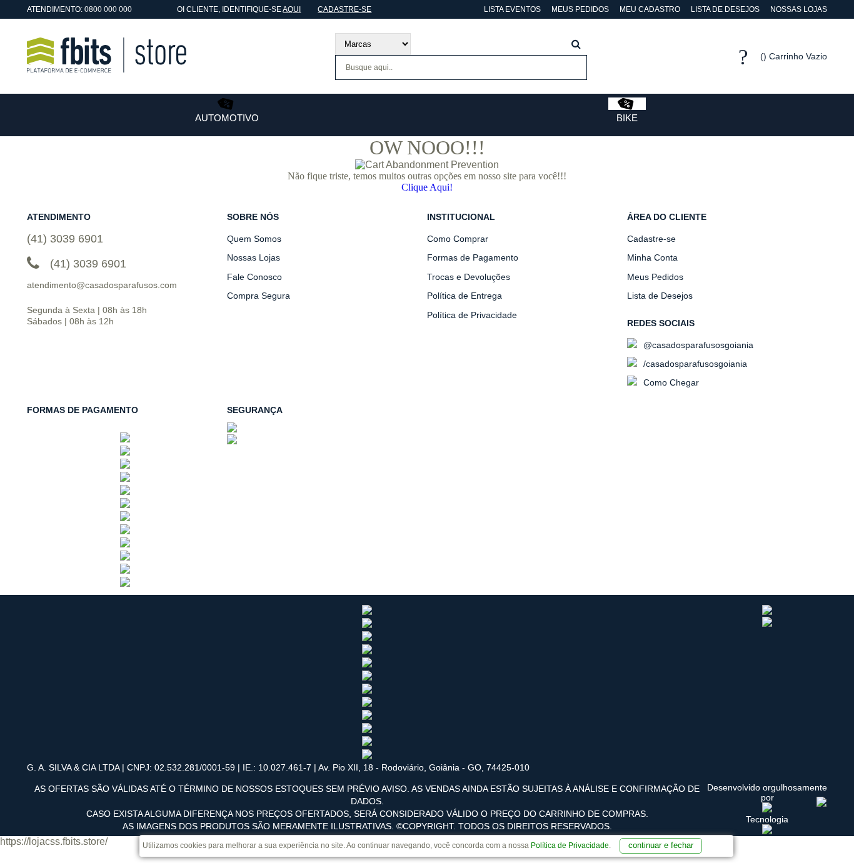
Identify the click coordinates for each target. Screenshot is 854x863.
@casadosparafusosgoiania (697, 345)
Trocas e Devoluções (468, 277)
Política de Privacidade (570, 845)
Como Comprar (457, 239)
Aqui (292, 9)
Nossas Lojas (798, 9)
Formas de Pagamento (472, 257)
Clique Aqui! (427, 187)
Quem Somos (254, 239)
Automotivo (227, 117)
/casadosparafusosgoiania (694, 364)
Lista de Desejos (725, 9)
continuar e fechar (660, 845)
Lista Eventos (511, 9)
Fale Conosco (254, 277)
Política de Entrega (464, 296)
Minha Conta (652, 257)
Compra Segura (258, 296)
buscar (576, 44)
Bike (627, 117)
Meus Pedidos (580, 9)
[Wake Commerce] (767, 831)
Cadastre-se (344, 9)
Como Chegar (670, 382)
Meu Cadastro (650, 9)
